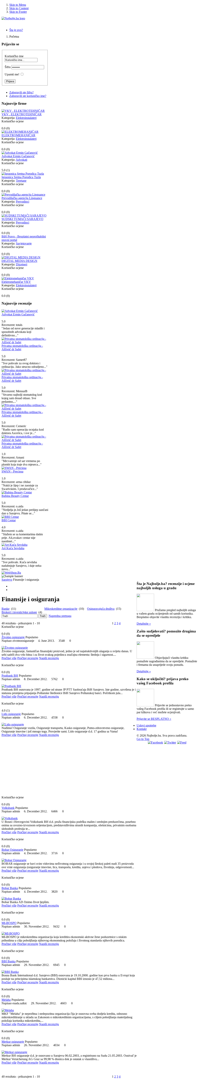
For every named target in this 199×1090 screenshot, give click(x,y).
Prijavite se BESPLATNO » (154, 718)
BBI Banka (9, 961)
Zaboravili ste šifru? (21, 92)
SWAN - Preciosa (12, 471)
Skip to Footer (18, 11)
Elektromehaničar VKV (16, 281)
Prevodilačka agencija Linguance (22, 198)
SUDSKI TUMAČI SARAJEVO (22, 219)
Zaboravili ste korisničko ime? (27, 96)
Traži (42, 616)
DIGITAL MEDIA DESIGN (19, 261)
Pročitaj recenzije (27, 658)
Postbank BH (10, 675)
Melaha (6, 999)
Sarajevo (7, 579)
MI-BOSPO (9, 923)
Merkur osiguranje (13, 1041)
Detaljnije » (144, 623)
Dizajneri (21, 264)
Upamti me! (12, 74)
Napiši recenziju (49, 658)
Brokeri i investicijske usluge (19, 612)
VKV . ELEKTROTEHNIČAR (22, 114)
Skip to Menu (17, 4)
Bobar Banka (10, 888)
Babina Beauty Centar (15, 495)
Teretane (21, 180)
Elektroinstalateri (26, 117)
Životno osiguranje (13, 637)
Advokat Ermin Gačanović (18, 156)
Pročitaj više (9, 658)
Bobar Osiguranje (12, 849)
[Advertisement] (69, 767)
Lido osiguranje (11, 714)
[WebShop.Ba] (11, 572)
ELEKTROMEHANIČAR (18, 135)
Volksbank (8, 807)
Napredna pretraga (60, 616)
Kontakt (142, 729)
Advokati (21, 159)
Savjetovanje (24, 243)
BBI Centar (9, 520)
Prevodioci (22, 201)
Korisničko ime (14, 56)
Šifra (7, 67)
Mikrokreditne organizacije (60, 608)
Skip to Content (19, 8)
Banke (6, 608)
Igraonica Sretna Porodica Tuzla (21, 177)
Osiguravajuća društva (100, 608)
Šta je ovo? (16, 30)
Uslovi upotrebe (146, 725)
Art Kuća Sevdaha (13, 548)
